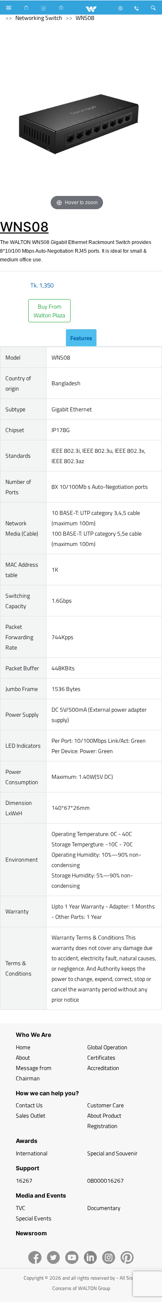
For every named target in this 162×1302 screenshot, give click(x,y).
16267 (24, 1180)
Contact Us (29, 1105)
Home (23, 1047)
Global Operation (107, 1047)
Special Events (34, 1218)
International (31, 1153)
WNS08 (85, 17)
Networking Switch (38, 17)
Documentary (103, 1207)
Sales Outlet (30, 1115)
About (23, 1057)
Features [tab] (81, 337)
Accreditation (103, 1067)
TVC (20, 1207)
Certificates (101, 1057)
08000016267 (105, 1180)
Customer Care (105, 1105)
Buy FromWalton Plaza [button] (49, 310)
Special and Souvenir (112, 1153)
